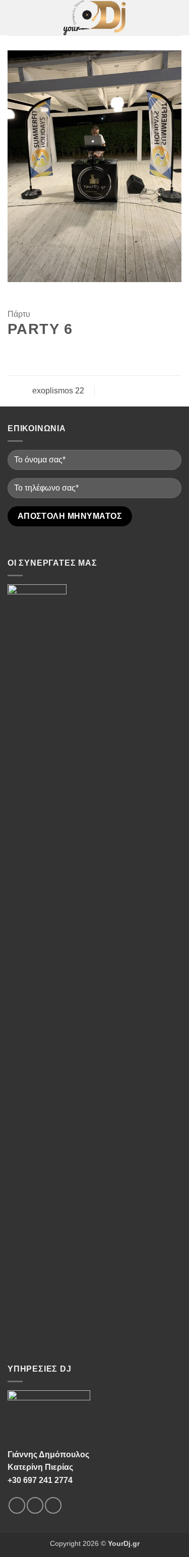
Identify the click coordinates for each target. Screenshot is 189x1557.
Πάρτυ (19, 314)
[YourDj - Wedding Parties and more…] (94, 17)
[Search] (177, 17)
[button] (14, 17)
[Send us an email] (53, 1505)
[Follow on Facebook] (17, 1505)
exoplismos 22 (57, 390)
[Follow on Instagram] (35, 1505)
